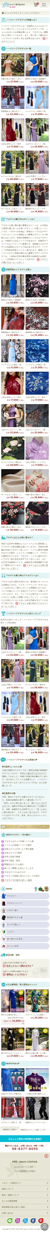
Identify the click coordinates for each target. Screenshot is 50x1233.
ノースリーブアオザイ (31, 13)
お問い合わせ (7, 1213)
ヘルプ (10, 931)
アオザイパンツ (14, 903)
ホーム (7, 13)
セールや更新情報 (9, 1201)
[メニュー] (44, 4)
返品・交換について (10, 1195)
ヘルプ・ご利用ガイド (11, 1183)
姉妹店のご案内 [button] (9, 1129)
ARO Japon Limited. (25, 1161)
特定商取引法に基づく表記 (13, 1207)
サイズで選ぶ (13, 924)
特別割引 (24, 1171)
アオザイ (15, 13)
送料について (7, 1189)
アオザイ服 (12, 910)
